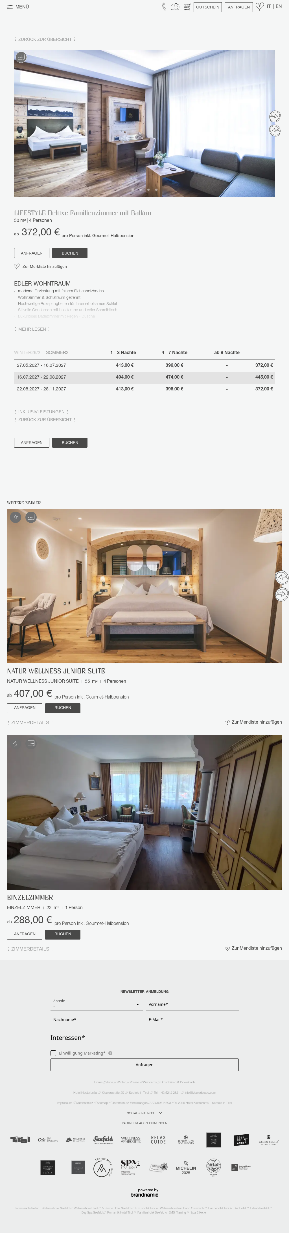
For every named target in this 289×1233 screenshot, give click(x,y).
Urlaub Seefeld (260, 1208)
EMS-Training (178, 1213)
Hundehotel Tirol (219, 1208)
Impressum (65, 1103)
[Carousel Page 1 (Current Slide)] (133, 190)
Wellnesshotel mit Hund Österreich (182, 1208)
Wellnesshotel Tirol (86, 1208)
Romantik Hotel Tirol (120, 1213)
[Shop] (187, 7)
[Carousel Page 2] (140, 190)
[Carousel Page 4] (156, 190)
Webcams (150, 1082)
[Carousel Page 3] (148, 190)
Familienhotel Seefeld (151, 1213)
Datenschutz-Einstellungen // (131, 1103)
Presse (135, 1082)
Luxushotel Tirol (145, 1208)
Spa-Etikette (198, 1213)
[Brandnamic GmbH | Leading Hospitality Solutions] (144, 1192)
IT (269, 7)
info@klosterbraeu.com (200, 1093)
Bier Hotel (240, 1208)
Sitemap (103, 1103)
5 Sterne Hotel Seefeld (116, 1208)
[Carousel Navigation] (275, 123)
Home (98, 1082)
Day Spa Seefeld (92, 1213)
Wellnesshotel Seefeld (56, 1208)
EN (279, 7)
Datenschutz (85, 1103)
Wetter (122, 1082)
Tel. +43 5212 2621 (167, 1093)
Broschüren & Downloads (178, 1082)
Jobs (110, 1082)
